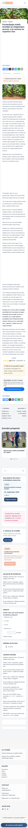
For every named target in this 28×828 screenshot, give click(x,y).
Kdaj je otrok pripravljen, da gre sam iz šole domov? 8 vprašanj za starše (14, 702)
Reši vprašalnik (9, 563)
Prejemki (4, 775)
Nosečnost (5, 769)
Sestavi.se (4, 777)
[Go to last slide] (4, 445)
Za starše (10, 646)
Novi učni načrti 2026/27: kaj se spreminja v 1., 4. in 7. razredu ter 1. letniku (13, 696)
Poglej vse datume (10, 499)
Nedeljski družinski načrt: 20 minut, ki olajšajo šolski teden (13, 577)
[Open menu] (24, 3)
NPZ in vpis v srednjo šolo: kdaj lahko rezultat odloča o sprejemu (13, 597)
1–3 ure (6, 621)
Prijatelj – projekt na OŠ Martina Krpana (21, 412)
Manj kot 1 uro (8, 617)
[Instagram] (8, 809)
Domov (4, 21)
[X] (5, 809)
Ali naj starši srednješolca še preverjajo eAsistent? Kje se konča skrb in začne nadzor (12, 689)
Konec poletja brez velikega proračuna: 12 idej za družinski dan (14, 602)
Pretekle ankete (7, 636)
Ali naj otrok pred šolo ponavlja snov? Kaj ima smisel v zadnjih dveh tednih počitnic (13, 590)
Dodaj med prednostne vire (14, 389)
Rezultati (18, 632)
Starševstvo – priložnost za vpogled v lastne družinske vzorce (6, 413)
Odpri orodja (7, 540)
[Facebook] (3, 809)
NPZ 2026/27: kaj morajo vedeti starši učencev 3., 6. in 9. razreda (13, 714)
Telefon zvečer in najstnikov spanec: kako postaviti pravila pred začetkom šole (13, 583)
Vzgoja (10, 21)
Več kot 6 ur (7, 628)
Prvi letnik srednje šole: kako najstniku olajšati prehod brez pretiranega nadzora (14, 708)
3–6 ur (6, 624)
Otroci (3, 771)
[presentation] (14, 440)
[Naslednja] (24, 445)
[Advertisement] (14, 49)
